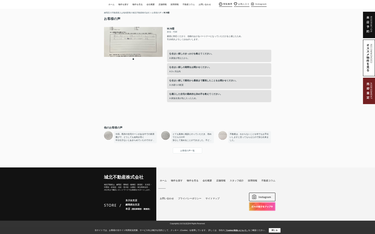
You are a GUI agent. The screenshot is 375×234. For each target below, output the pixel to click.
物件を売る (137, 4)
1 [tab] (133, 59)
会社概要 (150, 4)
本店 (138, 209)
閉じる (275, 230)
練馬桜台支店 (133, 204)
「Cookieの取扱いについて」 (236, 230)
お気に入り (244, 4)
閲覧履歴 (227, 4)
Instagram (261, 4)
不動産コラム (189, 4)
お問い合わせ (205, 4)
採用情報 (175, 4)
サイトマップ (213, 198)
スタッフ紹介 (237, 180)
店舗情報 (162, 4)
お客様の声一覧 (187, 150)
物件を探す (123, 4)
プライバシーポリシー (189, 198)
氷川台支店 (131, 200)
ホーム (111, 4)
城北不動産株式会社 (124, 177)
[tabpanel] (133, 42)
